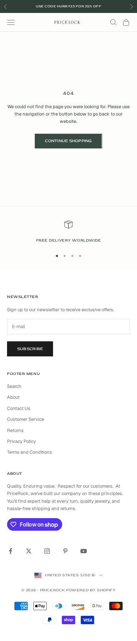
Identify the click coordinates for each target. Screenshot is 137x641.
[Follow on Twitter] (28, 551)
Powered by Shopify (91, 590)
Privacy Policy (21, 441)
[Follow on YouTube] (83, 551)
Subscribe (30, 348)
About (13, 397)
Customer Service (25, 419)
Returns (15, 430)
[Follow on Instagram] (47, 551)
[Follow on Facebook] (10, 551)
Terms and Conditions (29, 452)
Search (14, 386)
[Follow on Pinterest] (65, 551)
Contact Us (18, 408)
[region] (68, 232)
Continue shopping (68, 141)
